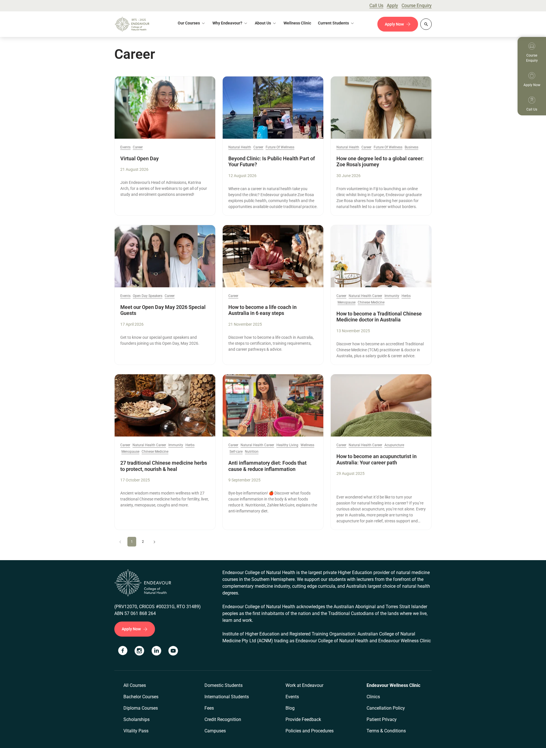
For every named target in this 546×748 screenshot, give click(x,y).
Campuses (215, 731)
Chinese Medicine (371, 302)
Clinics (373, 696)
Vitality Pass (135, 731)
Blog (290, 708)
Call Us (376, 5)
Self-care (236, 452)
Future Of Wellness (280, 147)
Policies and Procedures (310, 731)
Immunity (391, 296)
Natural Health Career (365, 296)
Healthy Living (287, 445)
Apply (392, 5)
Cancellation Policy (386, 708)
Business (411, 147)
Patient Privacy (382, 719)
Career (138, 147)
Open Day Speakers (147, 296)
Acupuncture (394, 445)
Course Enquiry (417, 5)
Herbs (406, 296)
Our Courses (189, 23)
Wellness (307, 445)
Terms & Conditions (386, 731)
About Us (263, 23)
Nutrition (251, 452)
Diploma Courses (140, 708)
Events (125, 147)
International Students (226, 696)
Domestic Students (223, 685)
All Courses (134, 685)
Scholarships (136, 719)
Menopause (346, 302)
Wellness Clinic (297, 23)
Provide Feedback (303, 719)
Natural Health (239, 147)
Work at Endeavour (304, 685)
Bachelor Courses (140, 696)
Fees (209, 708)
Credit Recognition (222, 719)
